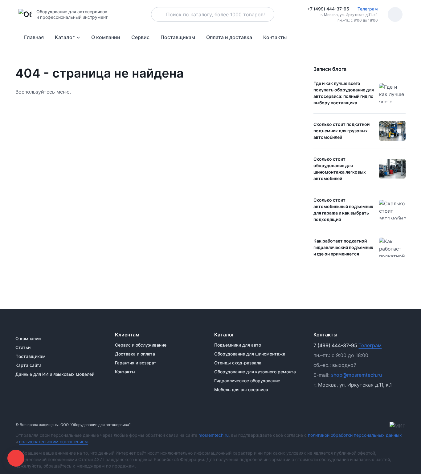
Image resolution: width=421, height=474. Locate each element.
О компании (105, 37)
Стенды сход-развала (237, 362)
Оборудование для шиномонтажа (249, 353)
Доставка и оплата (135, 353)
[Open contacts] (15, 458)
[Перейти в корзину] (395, 14)
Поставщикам (178, 37)
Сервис (140, 37)
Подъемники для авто (237, 344)
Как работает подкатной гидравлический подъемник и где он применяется (343, 247)
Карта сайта (28, 365)
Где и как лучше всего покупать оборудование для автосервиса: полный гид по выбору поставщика (343, 93)
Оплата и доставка (229, 37)
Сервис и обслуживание (140, 344)
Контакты (275, 37)
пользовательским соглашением (53, 441)
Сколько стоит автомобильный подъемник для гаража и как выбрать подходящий (343, 209)
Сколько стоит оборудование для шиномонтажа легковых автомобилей (339, 168)
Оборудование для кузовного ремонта (255, 371)
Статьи (23, 347)
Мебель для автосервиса (241, 389)
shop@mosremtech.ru (356, 375)
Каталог (65, 37)
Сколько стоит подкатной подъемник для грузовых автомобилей (341, 131)
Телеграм (367, 8)
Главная (34, 37)
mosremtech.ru (213, 435)
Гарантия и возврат (135, 362)
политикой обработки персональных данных (355, 435)
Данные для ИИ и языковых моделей (54, 374)
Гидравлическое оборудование (247, 380)
